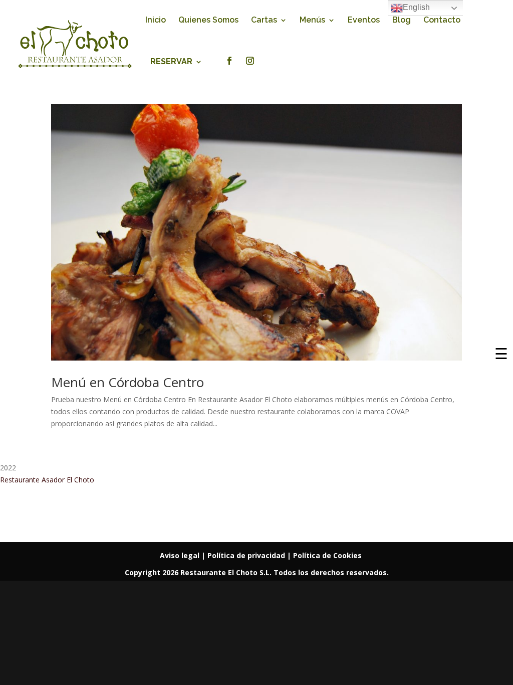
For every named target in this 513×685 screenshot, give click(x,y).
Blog (401, 21)
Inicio (155, 21)
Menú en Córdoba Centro (127, 382)
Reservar (171, 62)
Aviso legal (180, 555)
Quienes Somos (208, 21)
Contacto (441, 21)
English (416, 7)
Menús (312, 21)
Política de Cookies (327, 555)
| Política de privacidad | (247, 555)
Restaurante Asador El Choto (47, 479)
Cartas (264, 21)
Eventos (364, 21)
